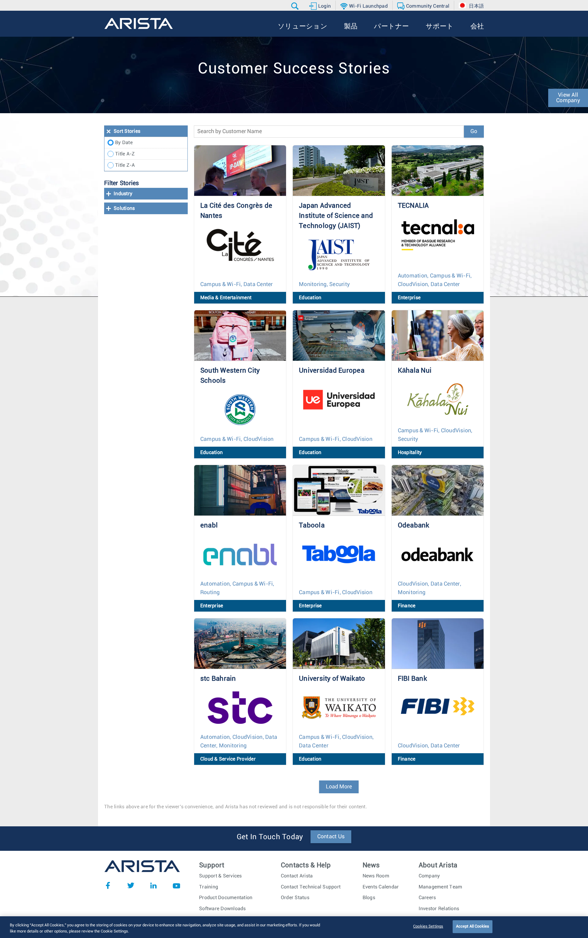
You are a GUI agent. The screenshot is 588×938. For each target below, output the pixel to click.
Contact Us (331, 836)
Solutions (124, 208)
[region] (294, 927)
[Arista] (138, 23)
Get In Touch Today (270, 837)
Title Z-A (125, 165)
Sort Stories (127, 131)
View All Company (568, 97)
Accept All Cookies (472, 927)
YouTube (176, 885)
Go (473, 131)
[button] (295, 6)
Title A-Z (125, 153)
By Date (124, 142)
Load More (339, 787)
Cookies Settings (428, 927)
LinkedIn (153, 885)
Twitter (130, 885)
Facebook (107, 885)
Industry (123, 193)
